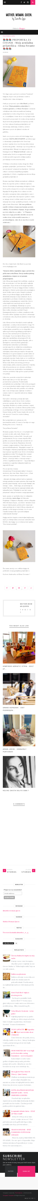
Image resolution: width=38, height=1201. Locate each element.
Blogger (22, 28)
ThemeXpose (18, 1193)
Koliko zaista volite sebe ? (16, 790)
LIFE (13, 36)
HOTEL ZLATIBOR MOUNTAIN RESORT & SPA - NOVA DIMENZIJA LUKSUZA (22, 1092)
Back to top (29, 1198)
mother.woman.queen (26, 605)
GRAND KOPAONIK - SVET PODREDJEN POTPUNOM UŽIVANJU (21, 1132)
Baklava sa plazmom (18, 974)
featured (7, 36)
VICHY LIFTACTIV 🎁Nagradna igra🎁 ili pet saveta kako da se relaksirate (22, 1032)
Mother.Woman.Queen (11, 922)
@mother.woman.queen (11, 911)
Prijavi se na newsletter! (13, 890)
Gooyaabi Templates (8, 1195)
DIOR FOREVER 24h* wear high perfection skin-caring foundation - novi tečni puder (22, 1053)
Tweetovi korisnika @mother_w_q (15, 932)
